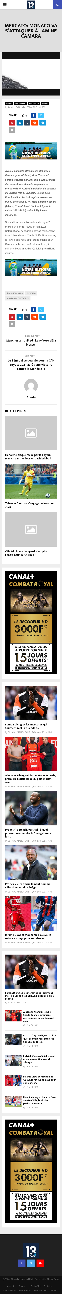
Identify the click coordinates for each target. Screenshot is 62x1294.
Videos (53, 1291)
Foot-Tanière (34, 104)
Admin (11, 107)
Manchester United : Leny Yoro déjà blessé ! (31, 342)
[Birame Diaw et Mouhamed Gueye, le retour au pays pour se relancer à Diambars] (31, 913)
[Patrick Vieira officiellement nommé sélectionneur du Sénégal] (31, 862)
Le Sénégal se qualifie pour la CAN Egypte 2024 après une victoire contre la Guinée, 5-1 (31, 365)
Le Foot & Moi (34, 1286)
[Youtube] (40, 1263)
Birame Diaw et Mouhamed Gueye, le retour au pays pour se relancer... (28, 937)
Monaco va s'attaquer (18, 298)
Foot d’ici (48, 1286)
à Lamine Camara (15, 293)
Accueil (10, 1286)
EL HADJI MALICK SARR (19, 732)
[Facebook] (21, 1263)
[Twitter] (31, 1263)
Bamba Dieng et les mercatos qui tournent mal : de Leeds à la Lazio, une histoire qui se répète (29, 996)
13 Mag (21, 1286)
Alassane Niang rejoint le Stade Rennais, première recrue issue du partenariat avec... (30, 779)
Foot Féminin (40, 1291)
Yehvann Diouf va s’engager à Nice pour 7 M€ (30, 505)
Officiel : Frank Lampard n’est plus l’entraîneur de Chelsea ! (26, 553)
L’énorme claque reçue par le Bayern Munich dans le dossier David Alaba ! (28, 457)
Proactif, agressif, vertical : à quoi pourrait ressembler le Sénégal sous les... (28, 833)
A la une (9, 104)
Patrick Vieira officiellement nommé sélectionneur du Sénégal (27, 886)
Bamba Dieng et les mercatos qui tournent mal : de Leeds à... (26, 726)
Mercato (45, 104)
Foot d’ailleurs (21, 104)
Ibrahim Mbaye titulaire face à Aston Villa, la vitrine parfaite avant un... (39, 1100)
